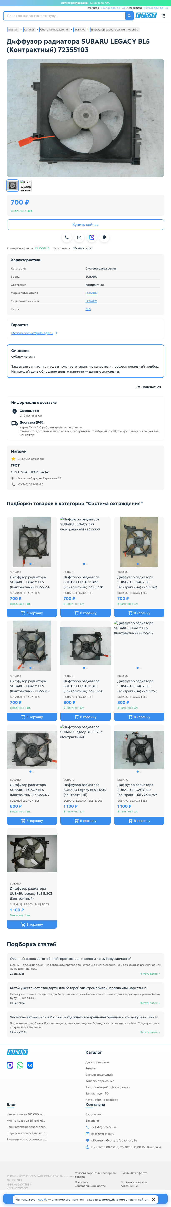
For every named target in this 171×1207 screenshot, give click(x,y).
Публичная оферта (134, 1173)
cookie (42, 1199)
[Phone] (67, 237)
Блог (11, 1104)
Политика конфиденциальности (90, 1184)
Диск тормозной (97, 1062)
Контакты (95, 1104)
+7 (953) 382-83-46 (155, 8)
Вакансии (92, 1120)
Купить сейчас (85, 224)
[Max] (92, 237)
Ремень (91, 1068)
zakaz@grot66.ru (102, 1134)
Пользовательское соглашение (134, 1184)
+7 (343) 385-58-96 (112, 8)
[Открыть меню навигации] (163, 15)
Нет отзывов (61, 248)
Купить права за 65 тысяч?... (26, 1120)
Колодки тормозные (100, 1081)
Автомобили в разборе (102, 1100)
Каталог (94, 1052)
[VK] (30, 1065)
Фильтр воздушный (99, 1075)
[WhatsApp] (20, 1065)
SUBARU (91, 293)
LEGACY (91, 301)
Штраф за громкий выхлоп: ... (27, 1133)
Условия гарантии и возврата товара (95, 1175)
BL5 (88, 309)
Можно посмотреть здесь (32, 333)
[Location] (104, 237)
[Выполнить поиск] (129, 15)
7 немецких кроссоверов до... (27, 1139)
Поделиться (151, 387)
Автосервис (94, 1114)
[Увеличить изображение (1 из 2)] (85, 118)
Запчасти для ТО (97, 1093)
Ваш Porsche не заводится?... (27, 1127)
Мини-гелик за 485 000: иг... (26, 1114)
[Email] (79, 237)
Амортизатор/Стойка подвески (108, 1087)
